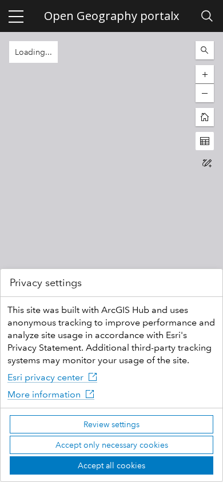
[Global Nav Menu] (16, 16)
